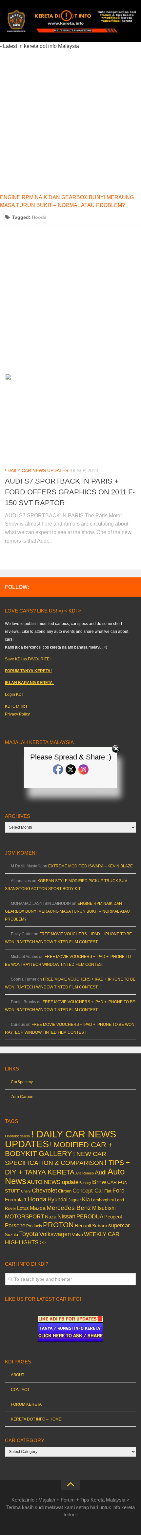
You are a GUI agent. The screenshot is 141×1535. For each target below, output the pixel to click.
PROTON (58, 1225)
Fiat (107, 1191)
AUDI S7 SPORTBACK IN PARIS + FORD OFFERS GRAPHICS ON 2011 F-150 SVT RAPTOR (70, 492)
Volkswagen (55, 1234)
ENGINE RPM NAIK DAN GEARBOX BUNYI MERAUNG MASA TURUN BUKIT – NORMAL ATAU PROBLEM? (67, 911)
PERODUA (89, 1216)
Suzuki (11, 1234)
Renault (83, 1225)
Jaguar (75, 1200)
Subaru (99, 1225)
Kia (86, 1199)
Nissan (66, 1216)
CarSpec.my (22, 1082)
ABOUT (17, 1375)
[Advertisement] (70, 120)
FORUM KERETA (26, 1404)
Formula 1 (16, 1199)
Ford (118, 1190)
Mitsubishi (104, 1208)
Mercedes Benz (69, 1207)
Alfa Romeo (84, 1173)
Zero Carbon (22, 1096)
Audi (101, 1172)
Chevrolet (44, 1190)
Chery (26, 1191)
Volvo (77, 1234)
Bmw (99, 1181)
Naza (50, 1216)
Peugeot (113, 1216)
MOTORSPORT (24, 1216)
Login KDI (14, 694)
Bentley (85, 1183)
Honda (37, 1199)
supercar (119, 1225)
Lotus (23, 1208)
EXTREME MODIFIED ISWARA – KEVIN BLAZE (90, 866)
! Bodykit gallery (17, 1136)
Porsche (15, 1225)
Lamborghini (102, 1199)
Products (34, 1226)
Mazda (38, 1208)
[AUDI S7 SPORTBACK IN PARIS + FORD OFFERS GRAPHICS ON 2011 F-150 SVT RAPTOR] (70, 417)
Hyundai (58, 1199)
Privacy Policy (17, 714)
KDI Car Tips (16, 706)
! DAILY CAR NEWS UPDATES (36, 470)
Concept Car (87, 1190)
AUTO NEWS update (52, 1182)
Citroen (64, 1191)
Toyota (28, 1233)
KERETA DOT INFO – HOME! (36, 1419)
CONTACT (20, 1389)
